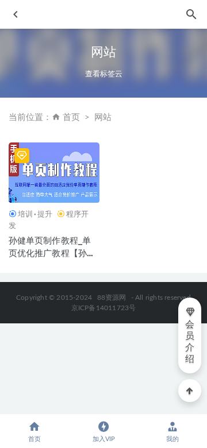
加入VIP (104, 439)
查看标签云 (103, 73)
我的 (172, 439)
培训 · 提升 (35, 213)
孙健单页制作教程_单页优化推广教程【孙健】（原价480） (50, 253)
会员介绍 (189, 342)
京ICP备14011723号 (103, 307)
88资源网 (111, 297)
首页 (71, 117)
